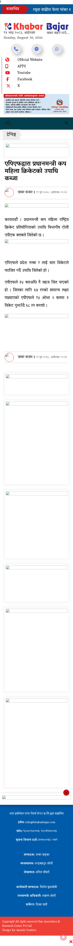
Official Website (30, 60)
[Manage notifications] (63, 937)
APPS (21, 66)
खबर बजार (25, 192)
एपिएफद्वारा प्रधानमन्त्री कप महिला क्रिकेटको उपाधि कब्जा (35, 171)
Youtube (24, 73)
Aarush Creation (26, 930)
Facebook (24, 79)
